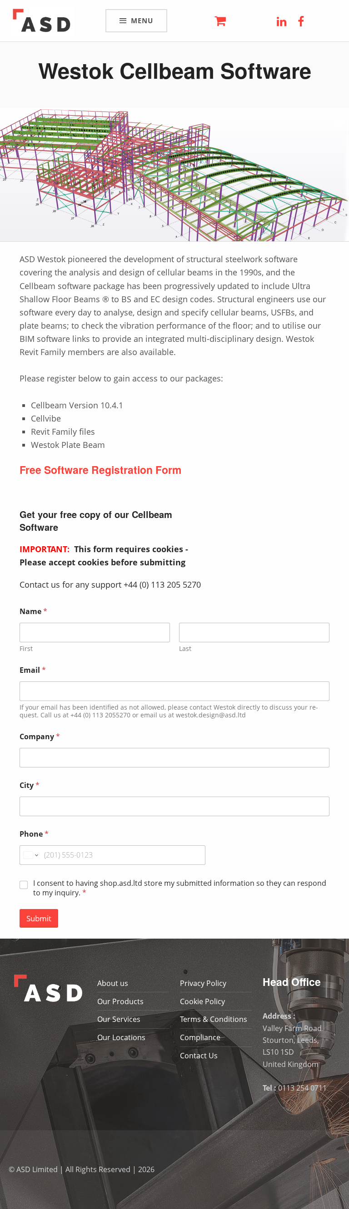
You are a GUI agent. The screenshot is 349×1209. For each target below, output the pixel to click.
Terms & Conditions (213, 1019)
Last (185, 648)
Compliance (200, 1037)
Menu (142, 20)
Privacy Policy (203, 983)
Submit (38, 918)
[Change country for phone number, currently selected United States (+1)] (30, 855)
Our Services (118, 1019)
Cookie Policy (202, 1001)
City (30, 785)
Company (40, 736)
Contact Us (199, 1056)
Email (33, 670)
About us (112, 983)
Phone (34, 834)
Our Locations (121, 1037)
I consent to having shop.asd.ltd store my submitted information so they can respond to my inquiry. (179, 888)
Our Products (120, 1001)
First (26, 648)
